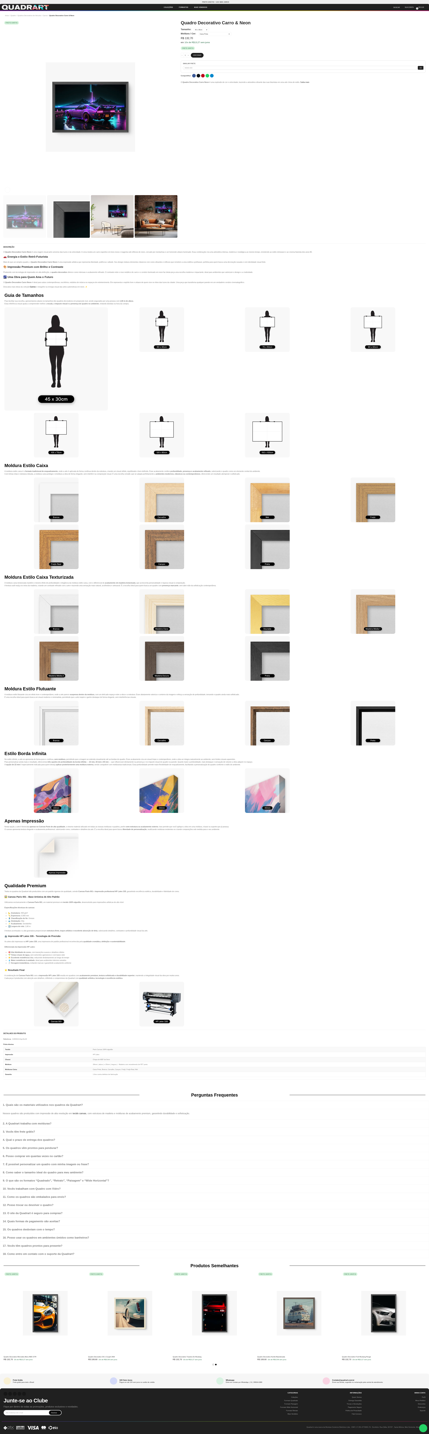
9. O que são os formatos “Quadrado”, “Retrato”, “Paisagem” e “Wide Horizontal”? (56, 1180)
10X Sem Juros (125, 1380)
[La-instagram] (5, 1394)
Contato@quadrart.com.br (343, 1380)
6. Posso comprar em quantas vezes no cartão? (33, 1156)
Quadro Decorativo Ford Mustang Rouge (356, 1357)
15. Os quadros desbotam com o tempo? (29, 1229)
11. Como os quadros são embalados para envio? (34, 1196)
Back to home (421, 16)
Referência (7, 1039)
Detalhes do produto (14, 1033)
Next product (424, 16)
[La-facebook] (19, 1394)
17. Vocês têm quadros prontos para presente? (32, 1245)
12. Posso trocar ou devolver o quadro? (28, 1204)
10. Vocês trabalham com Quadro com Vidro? (32, 1188)
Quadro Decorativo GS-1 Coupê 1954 (101, 1357)
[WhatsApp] (423, 1428)
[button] (214, 2)
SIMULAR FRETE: (189, 63)
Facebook (194, 75)
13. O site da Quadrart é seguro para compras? (33, 1213)
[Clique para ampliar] (7, 189)
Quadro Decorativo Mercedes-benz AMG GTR (20, 1357)
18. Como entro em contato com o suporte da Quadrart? (38, 1253)
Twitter (198, 75)
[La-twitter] (24, 1394)
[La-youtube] (15, 1394)
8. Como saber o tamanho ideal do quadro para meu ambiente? (43, 1172)
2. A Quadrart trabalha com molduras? (27, 1123)
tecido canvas (79, 1113)
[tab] (214, 1105)
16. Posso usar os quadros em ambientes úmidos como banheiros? (46, 1237)
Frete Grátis (18, 1380)
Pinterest (203, 75)
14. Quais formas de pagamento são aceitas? (31, 1221)
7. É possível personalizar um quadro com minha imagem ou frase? (46, 1164)
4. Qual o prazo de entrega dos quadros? (29, 1139)
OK (421, 68)
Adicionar (197, 55)
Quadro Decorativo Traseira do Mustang (187, 1357)
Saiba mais (304, 82)
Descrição (8, 247)
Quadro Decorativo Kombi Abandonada (271, 1357)
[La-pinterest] (10, 1394)
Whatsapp (207, 75)
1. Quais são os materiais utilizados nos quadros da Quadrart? (43, 1104)
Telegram (212, 75)
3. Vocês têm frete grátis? (19, 1131)
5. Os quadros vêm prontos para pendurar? (30, 1147)
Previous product (418, 16)
